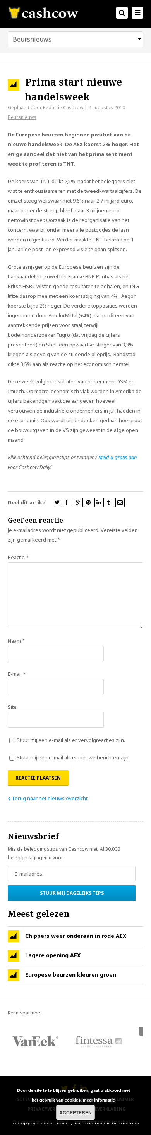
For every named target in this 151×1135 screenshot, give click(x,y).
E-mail (17, 673)
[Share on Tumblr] (109, 502)
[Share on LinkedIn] (99, 502)
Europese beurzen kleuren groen (70, 974)
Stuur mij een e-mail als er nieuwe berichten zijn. (73, 757)
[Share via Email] (120, 502)
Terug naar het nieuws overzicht (50, 798)
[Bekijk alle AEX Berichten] (13, 936)
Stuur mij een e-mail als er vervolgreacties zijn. (71, 739)
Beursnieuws (22, 117)
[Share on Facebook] (67, 502)
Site (12, 706)
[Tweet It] (57, 502)
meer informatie (99, 1100)
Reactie (18, 557)
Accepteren (75, 1112)
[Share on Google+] (78, 502)
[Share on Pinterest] (88, 502)
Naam (16, 640)
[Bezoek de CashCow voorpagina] (43, 13)
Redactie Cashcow (63, 107)
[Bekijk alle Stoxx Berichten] (13, 975)
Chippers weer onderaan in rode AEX (75, 935)
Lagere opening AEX (53, 955)
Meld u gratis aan (117, 457)
